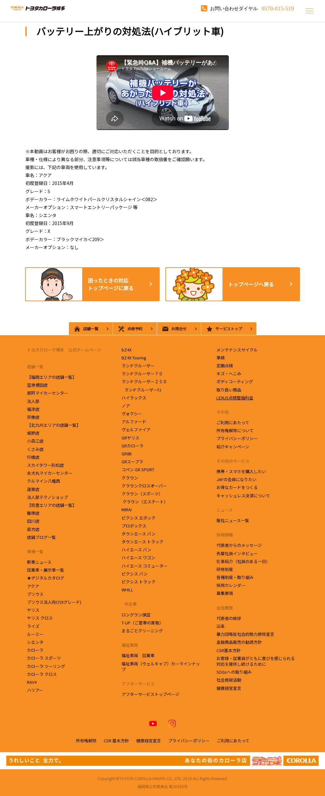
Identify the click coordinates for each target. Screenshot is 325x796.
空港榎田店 (38, 385)
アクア (33, 586)
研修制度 (224, 569)
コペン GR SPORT (138, 469)
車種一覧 (35, 551)
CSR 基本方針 (116, 741)
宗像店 (33, 417)
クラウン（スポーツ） (142, 494)
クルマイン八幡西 (43, 481)
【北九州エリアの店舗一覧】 (54, 425)
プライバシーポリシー (237, 438)
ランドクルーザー (138, 366)
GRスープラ (132, 462)
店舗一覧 (35, 367)
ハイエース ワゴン (138, 557)
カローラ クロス (42, 674)
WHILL (127, 590)
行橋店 (33, 457)
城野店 (33, 433)
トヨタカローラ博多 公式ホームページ (64, 350)
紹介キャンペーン (232, 447)
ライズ (33, 626)
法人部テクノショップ (48, 497)
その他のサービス (232, 461)
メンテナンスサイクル (237, 350)
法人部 (33, 401)
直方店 (33, 529)
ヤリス (33, 610)
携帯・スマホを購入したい (241, 471)
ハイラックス (134, 398)
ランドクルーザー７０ (142, 374)
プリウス (35, 594)
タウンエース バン (139, 534)
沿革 (220, 626)
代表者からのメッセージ (239, 545)
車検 (220, 358)
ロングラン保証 (136, 615)
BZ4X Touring (134, 358)
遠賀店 (33, 489)
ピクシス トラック (139, 582)
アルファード (134, 421)
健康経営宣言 (228, 688)
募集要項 (224, 593)
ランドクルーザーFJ (142, 390)
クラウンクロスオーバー (144, 486)
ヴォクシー (132, 414)
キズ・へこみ (228, 374)
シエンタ (35, 642)
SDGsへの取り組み (234, 672)
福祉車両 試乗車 (138, 655)
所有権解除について (235, 430)
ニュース (224, 510)
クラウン (131, 478)
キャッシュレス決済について (243, 496)
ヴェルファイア (136, 429)
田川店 (33, 521)
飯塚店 (33, 513)
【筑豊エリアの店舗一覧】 (51, 505)
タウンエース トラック (142, 542)
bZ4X (126, 350)
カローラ (35, 650)
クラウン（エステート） (145, 502)
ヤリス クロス (40, 618)
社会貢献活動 (228, 680)
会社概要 (224, 608)
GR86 (126, 454)
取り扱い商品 (228, 390)
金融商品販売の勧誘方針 (239, 642)
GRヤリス (130, 438)
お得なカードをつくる (237, 487)
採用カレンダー (230, 585)
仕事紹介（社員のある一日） (243, 561)
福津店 (33, 409)
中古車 (129, 604)
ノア (126, 406)
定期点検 (224, 366)
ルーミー (35, 634)
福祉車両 (130, 645)
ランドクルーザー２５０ (144, 381)
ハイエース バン (136, 550)
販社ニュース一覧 (232, 520)
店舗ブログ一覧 (41, 537)
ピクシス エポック (139, 518)
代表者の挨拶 (228, 618)
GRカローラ (132, 446)
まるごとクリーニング (142, 631)
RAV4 (31, 682)
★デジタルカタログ (45, 578)
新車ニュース (39, 562)
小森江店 (35, 441)
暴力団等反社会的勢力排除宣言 (245, 634)
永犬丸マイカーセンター (50, 473)
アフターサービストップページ (150, 694)
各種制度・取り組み (235, 577)
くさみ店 (35, 449)
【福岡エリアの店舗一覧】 (51, 377)
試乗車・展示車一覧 (45, 570)
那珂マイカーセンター (48, 393)
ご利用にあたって (232, 422)
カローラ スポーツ (44, 658)
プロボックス (134, 526)
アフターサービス (138, 684)
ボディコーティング (234, 381)
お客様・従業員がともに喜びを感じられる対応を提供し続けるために (255, 661)
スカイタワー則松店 (46, 465)
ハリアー (35, 690)
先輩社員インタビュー (237, 553)
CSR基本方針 (228, 650)
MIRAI (127, 510)
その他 (222, 412)
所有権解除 (86, 741)
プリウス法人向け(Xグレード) (54, 602)
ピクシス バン (135, 574)
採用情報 (224, 535)
